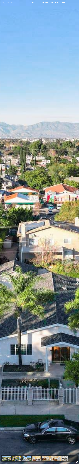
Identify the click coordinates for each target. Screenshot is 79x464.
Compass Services (54, 2)
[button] (6, 458)
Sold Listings (45, 2)
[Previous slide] (71, 458)
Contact (71, 2)
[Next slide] (74, 458)
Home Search (64, 2)
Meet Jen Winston (36, 2)
